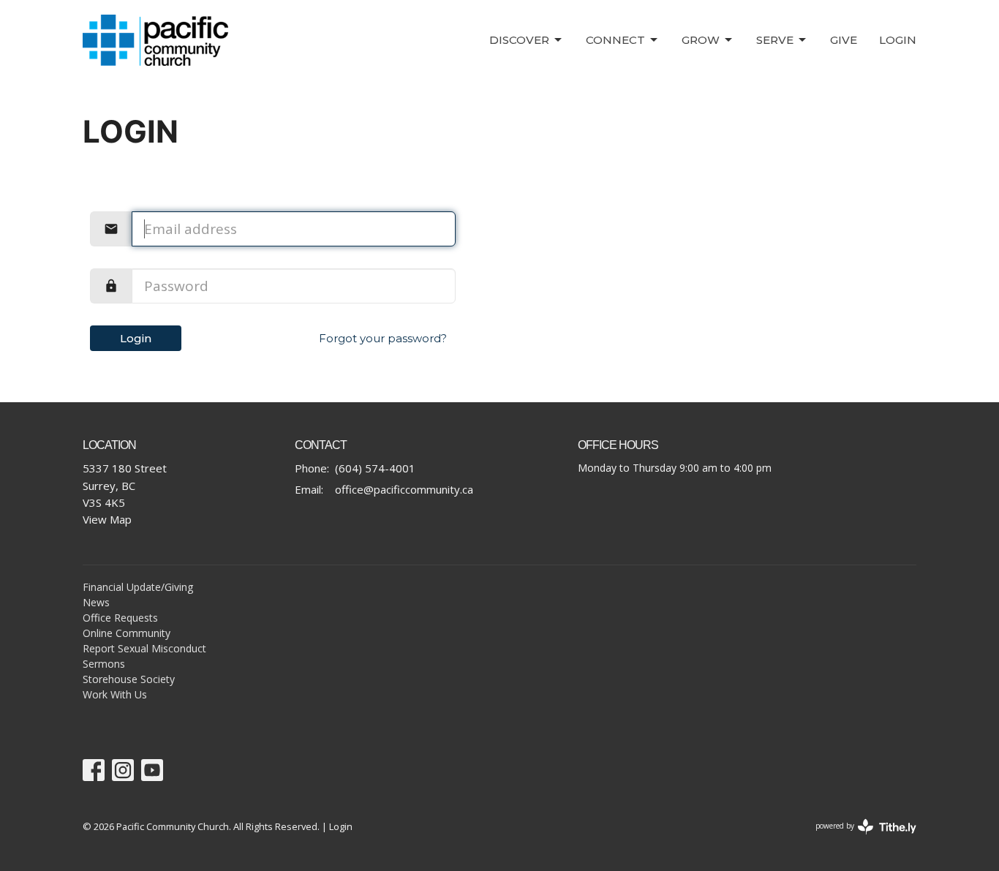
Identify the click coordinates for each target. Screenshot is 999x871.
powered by (858, 838)
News (96, 602)
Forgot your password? (383, 338)
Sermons (104, 664)
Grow (701, 40)
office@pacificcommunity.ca (404, 489)
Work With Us (115, 694)
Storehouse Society (129, 679)
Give (843, 40)
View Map (107, 519)
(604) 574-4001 (375, 468)
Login (897, 40)
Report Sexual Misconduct (144, 648)
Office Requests (120, 618)
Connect (615, 40)
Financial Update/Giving (138, 587)
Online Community (126, 633)
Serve (774, 40)
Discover (519, 40)
